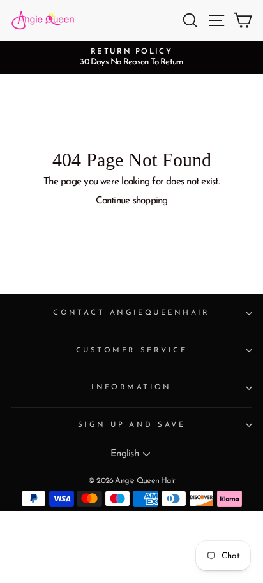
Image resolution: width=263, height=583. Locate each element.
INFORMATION (131, 387)
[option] (131, 57)
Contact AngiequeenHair (131, 313)
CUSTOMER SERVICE (131, 350)
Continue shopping (132, 201)
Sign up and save (131, 425)
